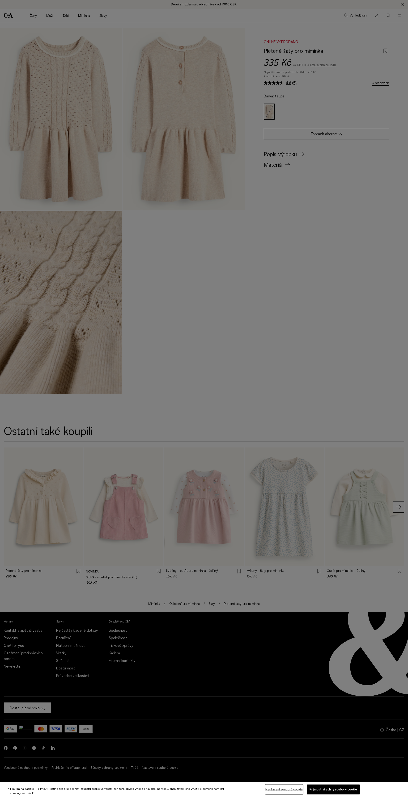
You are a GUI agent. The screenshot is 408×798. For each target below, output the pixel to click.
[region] (204, 790)
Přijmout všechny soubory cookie (333, 789)
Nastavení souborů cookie (284, 789)
